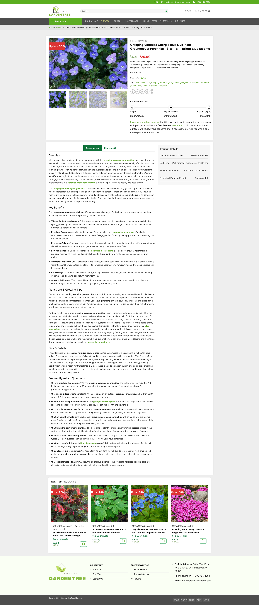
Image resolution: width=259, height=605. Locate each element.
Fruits (117, 21)
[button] (188, 10)
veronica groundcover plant (154, 85)
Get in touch (178, 125)
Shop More (180, 21)
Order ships (170, 115)
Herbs (146, 21)
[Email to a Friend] (142, 91)
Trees (154, 21)
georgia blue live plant (190, 82)
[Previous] (53, 64)
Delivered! (205, 115)
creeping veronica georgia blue (165, 82)
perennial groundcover (123, 232)
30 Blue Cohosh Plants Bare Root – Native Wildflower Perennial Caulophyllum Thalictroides (109, 531)
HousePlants (131, 21)
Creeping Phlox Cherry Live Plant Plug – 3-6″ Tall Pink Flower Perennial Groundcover (188, 531)
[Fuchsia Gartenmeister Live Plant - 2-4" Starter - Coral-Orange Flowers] (69, 503)
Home (51, 27)
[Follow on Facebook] (152, 2)
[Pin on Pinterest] (147, 91)
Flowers (105, 21)
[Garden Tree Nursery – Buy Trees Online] (62, 11)
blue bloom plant (143, 82)
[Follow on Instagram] (154, 2)
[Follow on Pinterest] (157, 2)
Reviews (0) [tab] (111, 148)
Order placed (137, 115)
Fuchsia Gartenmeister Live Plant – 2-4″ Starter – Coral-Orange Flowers (69, 534)
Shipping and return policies (144, 122)
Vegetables (166, 21)
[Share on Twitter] (137, 91)
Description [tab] (92, 148)
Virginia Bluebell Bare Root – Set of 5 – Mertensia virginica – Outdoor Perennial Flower (149, 531)
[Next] (122, 64)
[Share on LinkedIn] (152, 91)
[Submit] (165, 11)
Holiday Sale (91, 21)
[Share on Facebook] (132, 91)
